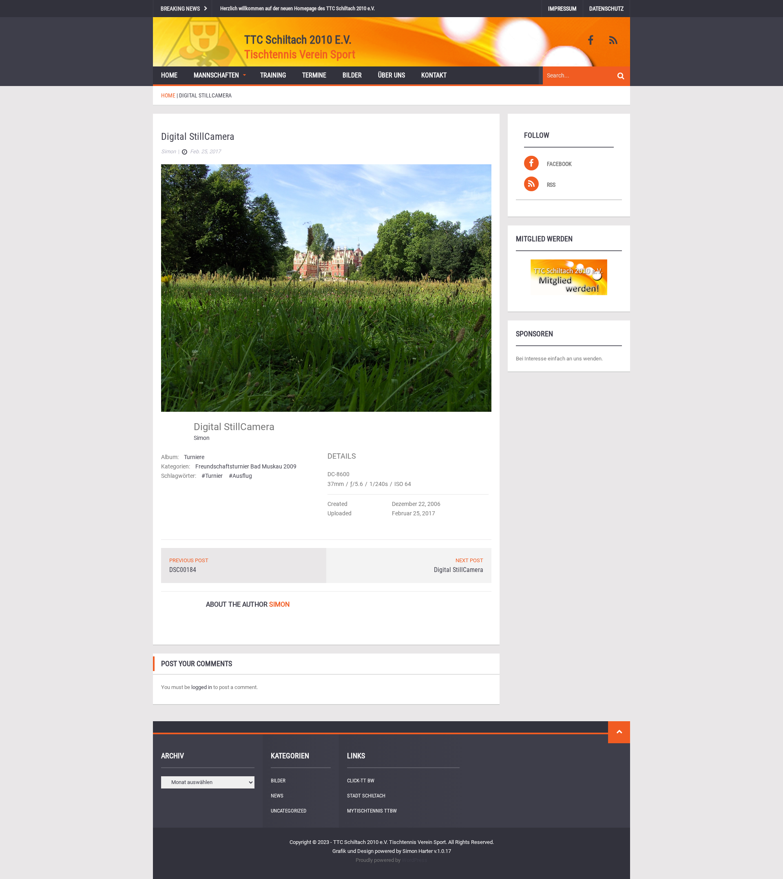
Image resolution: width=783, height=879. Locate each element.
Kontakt (434, 75)
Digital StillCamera (458, 570)
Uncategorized (288, 811)
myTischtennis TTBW (372, 811)
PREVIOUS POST (188, 560)
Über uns (391, 75)
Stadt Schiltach (366, 796)
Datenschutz (606, 8)
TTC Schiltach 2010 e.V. (298, 39)
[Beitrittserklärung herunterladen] (569, 277)
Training (273, 75)
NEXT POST (469, 560)
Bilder (352, 75)
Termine (314, 75)
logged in (201, 687)
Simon (202, 438)
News (277, 796)
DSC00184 (182, 570)
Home (169, 75)
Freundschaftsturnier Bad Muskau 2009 (245, 466)
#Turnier (212, 476)
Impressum (562, 8)
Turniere (194, 457)
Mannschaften (216, 75)
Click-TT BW (360, 780)
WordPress (414, 860)
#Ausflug (240, 476)
